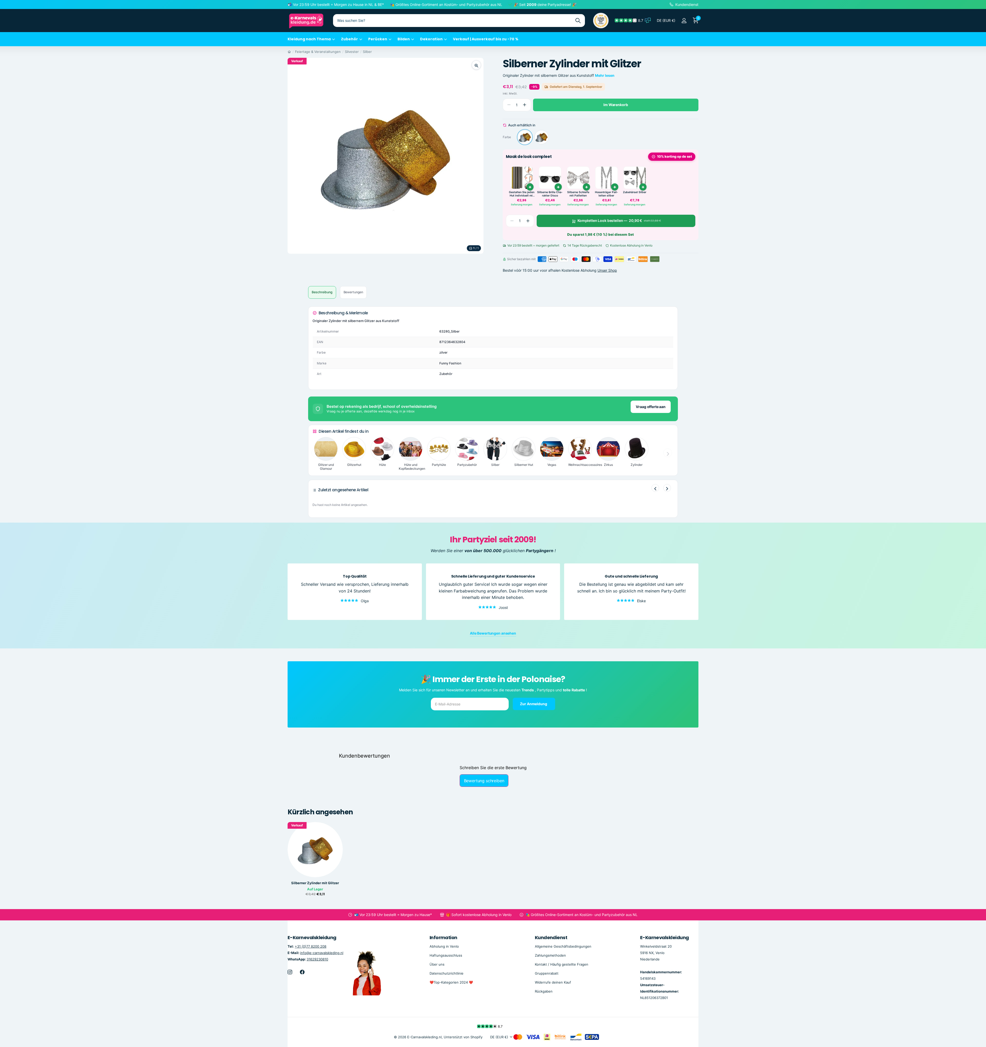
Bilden (403, 39)
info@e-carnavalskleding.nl (321, 953)
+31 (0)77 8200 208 (310, 946)
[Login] (683, 20)
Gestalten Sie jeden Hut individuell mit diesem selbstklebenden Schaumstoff (521, 194)
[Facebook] (302, 972)
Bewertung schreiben (484, 780)
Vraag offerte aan (651, 406)
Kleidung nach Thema (309, 39)
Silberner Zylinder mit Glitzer (315, 883)
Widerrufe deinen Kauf (553, 982)
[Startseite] (289, 52)
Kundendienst (551, 937)
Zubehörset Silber (634, 192)
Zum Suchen (578, 20)
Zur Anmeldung (534, 704)
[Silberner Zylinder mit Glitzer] (525, 137)
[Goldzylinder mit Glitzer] (541, 137)
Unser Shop (607, 270)
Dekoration (431, 39)
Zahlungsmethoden (550, 955)
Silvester (352, 52)
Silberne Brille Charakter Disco (550, 194)
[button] (524, 105)
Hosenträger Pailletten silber (606, 194)
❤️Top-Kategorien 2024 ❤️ (451, 982)
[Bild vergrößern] (476, 65)
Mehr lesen (604, 75)
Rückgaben (544, 991)
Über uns (437, 964)
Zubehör (349, 39)
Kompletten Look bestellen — (619, 221)
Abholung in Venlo (444, 946)
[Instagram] (290, 972)
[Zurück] (655, 488)
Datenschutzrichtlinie (446, 973)
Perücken (377, 39)
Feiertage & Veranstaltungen (318, 52)
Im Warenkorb (615, 104)
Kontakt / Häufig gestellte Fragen (561, 964)
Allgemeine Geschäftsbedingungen (563, 946)
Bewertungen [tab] (353, 292)
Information (443, 937)
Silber (367, 52)
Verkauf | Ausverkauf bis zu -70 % (485, 39)
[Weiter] (667, 488)
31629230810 (317, 959)
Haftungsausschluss (446, 955)
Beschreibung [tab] (322, 292)
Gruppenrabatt (546, 973)
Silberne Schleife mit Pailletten (578, 194)
